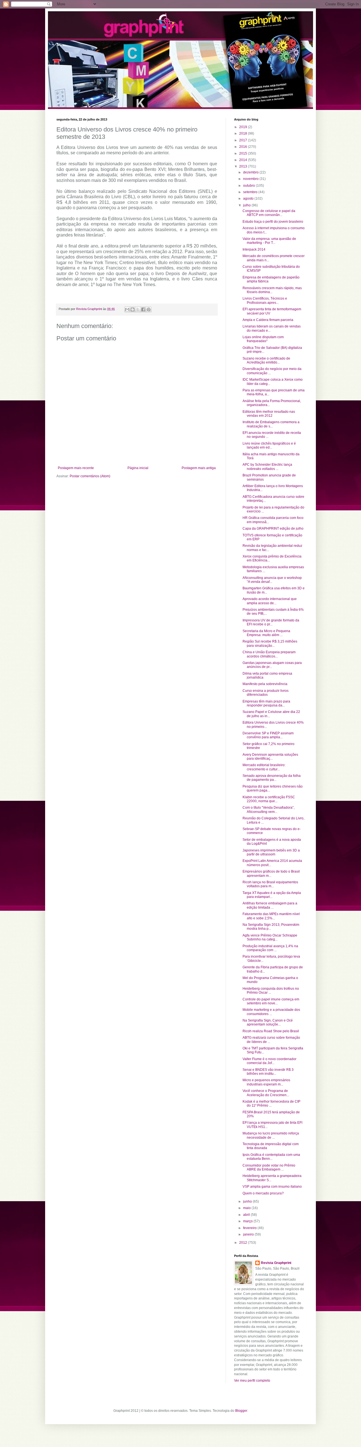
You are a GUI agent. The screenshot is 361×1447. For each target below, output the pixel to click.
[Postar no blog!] (132, 309)
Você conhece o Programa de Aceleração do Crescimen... (266, 1093)
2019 (243, 127)
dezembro (251, 172)
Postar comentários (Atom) (90, 476)
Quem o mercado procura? (263, 1193)
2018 (243, 133)
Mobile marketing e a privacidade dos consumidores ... (271, 1012)
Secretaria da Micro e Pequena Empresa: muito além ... (266, 633)
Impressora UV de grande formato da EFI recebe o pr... (271, 622)
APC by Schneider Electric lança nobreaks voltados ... (267, 467)
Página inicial (137, 468)
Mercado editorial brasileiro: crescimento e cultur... (264, 767)
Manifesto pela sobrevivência (265, 684)
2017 (243, 140)
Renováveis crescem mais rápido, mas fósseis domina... (272, 290)
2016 (243, 147)
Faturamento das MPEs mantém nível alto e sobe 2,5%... (271, 916)
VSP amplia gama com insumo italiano (272, 1187)
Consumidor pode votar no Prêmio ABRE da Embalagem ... (269, 1167)
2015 (243, 153)
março (248, 1221)
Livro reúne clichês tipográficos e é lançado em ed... (269, 445)
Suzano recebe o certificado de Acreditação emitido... (266, 360)
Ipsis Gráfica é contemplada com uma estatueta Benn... (271, 1157)
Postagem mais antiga (199, 468)
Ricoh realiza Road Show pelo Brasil (271, 1031)
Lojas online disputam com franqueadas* (263, 339)
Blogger (241, 1411)
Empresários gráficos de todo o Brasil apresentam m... (271, 873)
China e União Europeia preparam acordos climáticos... (269, 654)
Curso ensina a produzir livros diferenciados (266, 693)
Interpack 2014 (254, 249)
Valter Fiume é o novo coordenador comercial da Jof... (269, 1061)
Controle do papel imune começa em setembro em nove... (271, 1001)
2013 (243, 166)
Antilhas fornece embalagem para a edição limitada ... (270, 905)
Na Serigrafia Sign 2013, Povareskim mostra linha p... (271, 927)
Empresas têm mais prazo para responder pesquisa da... (266, 703)
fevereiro (250, 1228)
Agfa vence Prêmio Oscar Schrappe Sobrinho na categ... (270, 937)
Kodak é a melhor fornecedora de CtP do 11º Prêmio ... (271, 1103)
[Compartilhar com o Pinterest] (148, 309)
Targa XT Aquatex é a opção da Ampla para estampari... (272, 895)
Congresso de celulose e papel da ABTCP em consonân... (269, 213)
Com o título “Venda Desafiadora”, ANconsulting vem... (268, 809)
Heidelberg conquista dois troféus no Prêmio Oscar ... (271, 991)
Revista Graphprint (276, 1263)
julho (247, 205)
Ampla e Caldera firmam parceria (268, 320)
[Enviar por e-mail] (127, 309)
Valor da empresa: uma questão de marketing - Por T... (269, 241)
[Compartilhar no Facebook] (143, 309)
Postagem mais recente (76, 468)
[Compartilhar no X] (138, 309)
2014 (243, 160)
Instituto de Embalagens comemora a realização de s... (271, 424)
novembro (251, 179)
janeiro (249, 1234)
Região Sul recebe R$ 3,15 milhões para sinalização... (270, 643)
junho (248, 1201)
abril (247, 1215)
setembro (250, 192)
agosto (248, 198)
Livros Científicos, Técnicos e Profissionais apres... (265, 300)
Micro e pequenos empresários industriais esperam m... (266, 1082)
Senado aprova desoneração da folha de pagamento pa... (272, 778)
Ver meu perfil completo (252, 1381)
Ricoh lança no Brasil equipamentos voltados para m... (270, 884)
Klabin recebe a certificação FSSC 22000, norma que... (269, 799)
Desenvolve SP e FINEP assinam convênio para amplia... (268, 735)
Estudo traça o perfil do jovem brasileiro (273, 222)
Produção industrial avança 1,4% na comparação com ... (270, 948)
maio (247, 1208)
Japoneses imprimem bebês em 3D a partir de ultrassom (271, 852)
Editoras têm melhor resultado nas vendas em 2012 (269, 414)
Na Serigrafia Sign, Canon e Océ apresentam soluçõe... (268, 1022)
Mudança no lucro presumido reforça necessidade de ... (271, 1135)
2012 (243, 1243)
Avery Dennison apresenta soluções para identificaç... (270, 757)
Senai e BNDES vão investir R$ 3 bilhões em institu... (268, 1072)
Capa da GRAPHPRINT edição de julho (273, 528)
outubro (249, 186)
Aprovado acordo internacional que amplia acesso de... (270, 601)
